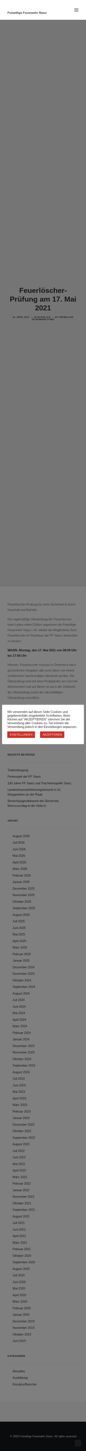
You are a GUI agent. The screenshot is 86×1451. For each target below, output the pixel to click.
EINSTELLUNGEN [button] (21, 734)
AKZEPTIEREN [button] (52, 734)
